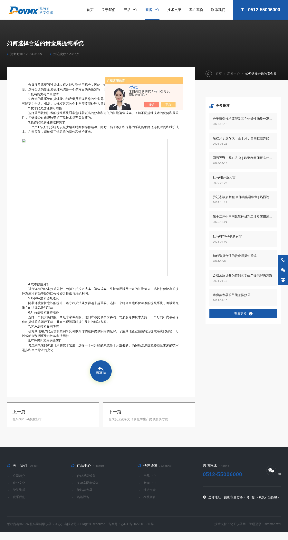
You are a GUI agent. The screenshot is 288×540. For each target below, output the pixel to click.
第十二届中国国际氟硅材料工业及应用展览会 (243, 216)
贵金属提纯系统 (55, 89)
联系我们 (218, 10)
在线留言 (149, 497)
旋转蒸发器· (85, 490)
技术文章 (174, 10)
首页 (90, 10)
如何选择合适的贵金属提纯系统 (235, 255)
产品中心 (130, 10)
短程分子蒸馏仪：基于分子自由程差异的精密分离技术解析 (243, 138)
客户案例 (196, 10)
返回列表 (100, 372)
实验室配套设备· (88, 483)
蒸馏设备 (83, 497)
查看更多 (240, 313)
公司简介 (19, 475)
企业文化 (19, 483)
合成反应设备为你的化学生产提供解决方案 (242, 275)
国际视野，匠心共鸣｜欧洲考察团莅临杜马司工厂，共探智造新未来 (243, 157)
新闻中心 (152, 10)
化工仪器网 (238, 524)
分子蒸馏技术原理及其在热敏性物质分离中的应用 (243, 118)
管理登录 (255, 524)
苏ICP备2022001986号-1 (138, 524)
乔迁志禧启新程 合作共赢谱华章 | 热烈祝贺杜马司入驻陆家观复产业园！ (243, 197)
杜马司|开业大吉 (224, 177)
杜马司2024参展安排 (227, 236)
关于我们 (108, 10)
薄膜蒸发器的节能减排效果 (231, 295)
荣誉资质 (19, 490)
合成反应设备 (86, 475)
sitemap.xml (272, 524)
